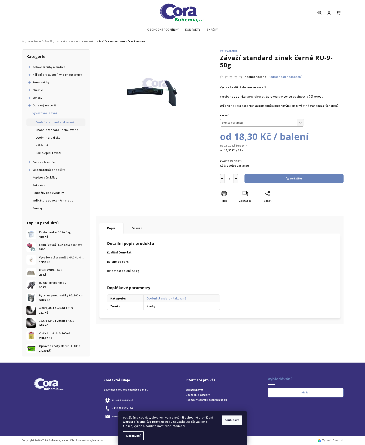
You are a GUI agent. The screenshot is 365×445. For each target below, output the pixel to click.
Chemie (38, 90)
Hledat (305, 393)
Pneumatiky (41, 82)
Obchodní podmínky (198, 395)
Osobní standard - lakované (55, 122)
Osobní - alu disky (48, 138)
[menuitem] (163, 29)
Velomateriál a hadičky (49, 170)
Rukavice (39, 185)
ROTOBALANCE (229, 51)
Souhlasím (232, 420)
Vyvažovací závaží (45, 113)
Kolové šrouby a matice (49, 67)
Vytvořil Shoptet (332, 440)
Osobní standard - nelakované (57, 130)
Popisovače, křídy (45, 177)
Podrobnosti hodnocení (285, 77)
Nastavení (133, 436)
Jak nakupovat (194, 390)
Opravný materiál (45, 105)
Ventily (38, 98)
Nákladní (42, 145)
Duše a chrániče (44, 162)
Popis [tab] (111, 228)
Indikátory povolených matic (53, 200)
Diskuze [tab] (136, 228)
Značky (38, 208)
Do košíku (296, 179)
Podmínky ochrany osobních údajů (206, 400)
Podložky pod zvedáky (48, 193)
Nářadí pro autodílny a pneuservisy (57, 75)
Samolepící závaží (48, 153)
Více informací (175, 426)
